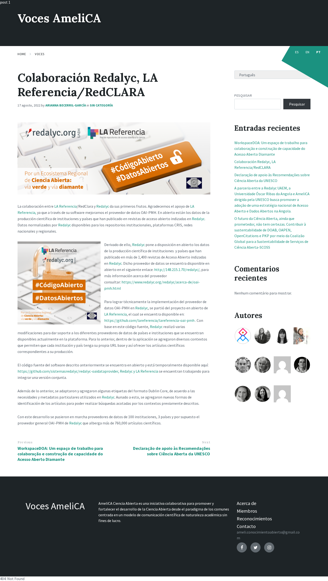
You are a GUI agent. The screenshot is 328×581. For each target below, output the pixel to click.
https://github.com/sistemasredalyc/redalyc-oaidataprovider (68, 371)
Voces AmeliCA (59, 18)
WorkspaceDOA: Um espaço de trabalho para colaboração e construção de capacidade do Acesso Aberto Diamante (60, 454)
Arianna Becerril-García (65, 105)
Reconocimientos (254, 519)
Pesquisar (243, 95)
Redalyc (102, 206)
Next (206, 442)
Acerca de (246, 503)
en (308, 52)
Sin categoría (101, 105)
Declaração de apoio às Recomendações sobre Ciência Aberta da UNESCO (171, 451)
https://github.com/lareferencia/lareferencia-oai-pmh (149, 320)
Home (22, 54)
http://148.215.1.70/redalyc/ (177, 269)
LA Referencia (65, 206)
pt (318, 52)
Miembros (247, 511)
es (297, 52)
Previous (25, 442)
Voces (39, 54)
